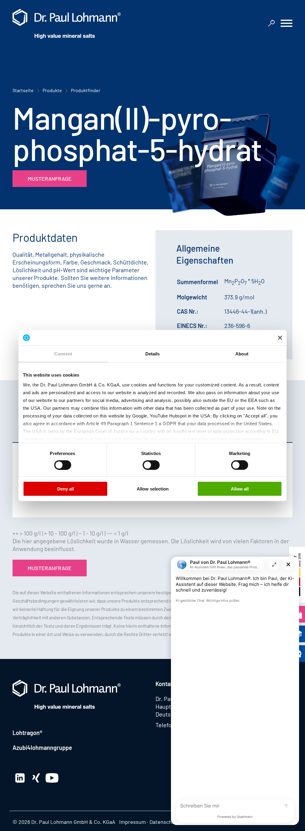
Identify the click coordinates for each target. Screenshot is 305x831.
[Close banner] (280, 337)
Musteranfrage (49, 178)
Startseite (23, 90)
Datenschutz (164, 821)
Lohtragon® (27, 732)
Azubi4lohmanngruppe (42, 747)
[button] (286, 24)
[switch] (62, 465)
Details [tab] (152, 353)
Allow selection (153, 488)
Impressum (132, 821)
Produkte (52, 90)
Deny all (65, 488)
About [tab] (241, 353)
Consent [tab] (63, 353)
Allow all (240, 488)
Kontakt (165, 683)
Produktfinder (85, 90)
